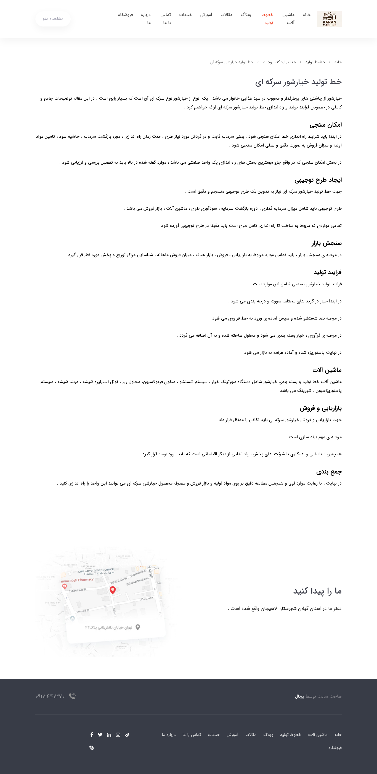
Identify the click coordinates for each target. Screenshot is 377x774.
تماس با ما (166, 18)
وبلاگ (246, 14)
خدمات (185, 14)
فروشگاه (125, 14)
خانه (307, 14)
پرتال (299, 696)
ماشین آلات (288, 18)
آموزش (206, 14)
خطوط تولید (267, 18)
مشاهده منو (53, 18)
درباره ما (146, 18)
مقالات (226, 14)
